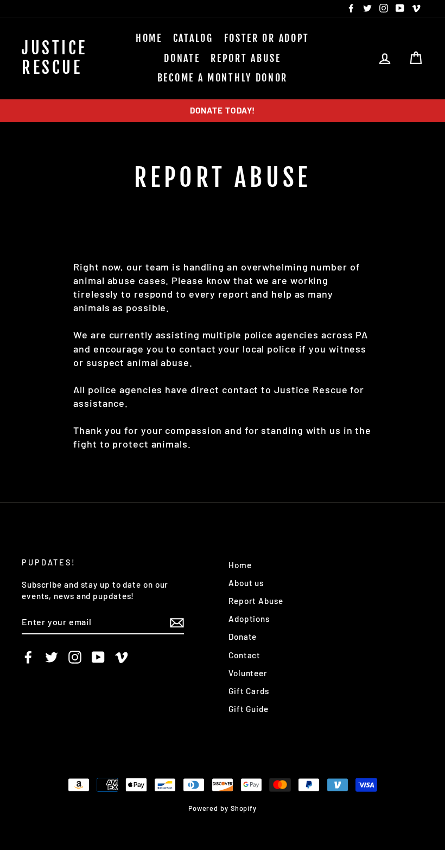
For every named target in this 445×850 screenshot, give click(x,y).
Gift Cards (248, 691)
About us (246, 583)
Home (149, 38)
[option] (222, 110)
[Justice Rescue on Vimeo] (121, 657)
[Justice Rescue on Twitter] (51, 657)
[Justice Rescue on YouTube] (98, 657)
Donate (182, 58)
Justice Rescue (54, 58)
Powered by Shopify (222, 808)
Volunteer (248, 673)
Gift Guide (248, 709)
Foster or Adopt (267, 38)
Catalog (193, 38)
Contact (244, 655)
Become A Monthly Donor (222, 78)
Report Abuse (246, 58)
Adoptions (249, 619)
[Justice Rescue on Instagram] (74, 657)
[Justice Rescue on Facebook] (28, 657)
